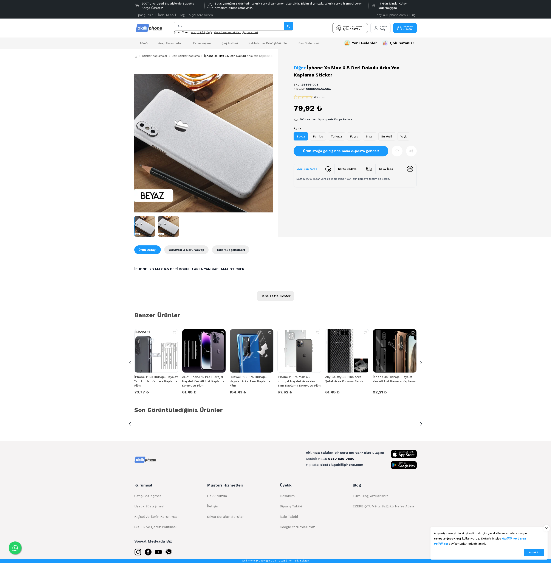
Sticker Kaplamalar (154, 56)
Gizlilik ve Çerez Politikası (155, 527)
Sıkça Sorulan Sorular (225, 517)
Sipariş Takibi (291, 506)
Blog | (182, 15)
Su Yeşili (387, 136)
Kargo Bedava (347, 168)
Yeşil (403, 136)
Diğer (300, 67)
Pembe (318, 136)
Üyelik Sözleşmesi (149, 506)
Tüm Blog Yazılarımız (370, 496)
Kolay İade (386, 168)
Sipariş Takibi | (146, 15)
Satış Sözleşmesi (148, 496)
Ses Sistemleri (309, 43)
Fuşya (354, 136)
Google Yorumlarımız (297, 527)
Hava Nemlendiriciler (227, 32)
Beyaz (300, 136)
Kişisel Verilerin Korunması (156, 517)
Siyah (369, 136)
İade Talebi (289, 517)
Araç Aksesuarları (170, 43)
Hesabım (287, 496)
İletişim (213, 506)
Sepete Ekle (156, 391)
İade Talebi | (167, 15)
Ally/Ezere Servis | (201, 15)
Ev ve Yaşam (202, 43)
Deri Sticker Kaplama (186, 56)
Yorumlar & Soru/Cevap (186, 249)
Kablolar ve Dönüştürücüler (268, 43)
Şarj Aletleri (250, 32)
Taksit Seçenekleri (230, 249)
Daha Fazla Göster (275, 296)
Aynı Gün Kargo (307, 168)
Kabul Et (534, 552)
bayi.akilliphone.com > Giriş (396, 15)
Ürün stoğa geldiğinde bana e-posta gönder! (341, 151)
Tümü (143, 43)
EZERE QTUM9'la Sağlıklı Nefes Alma (383, 506)
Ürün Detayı (147, 249)
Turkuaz (336, 136)
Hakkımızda (217, 496)
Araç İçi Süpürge (201, 32)
